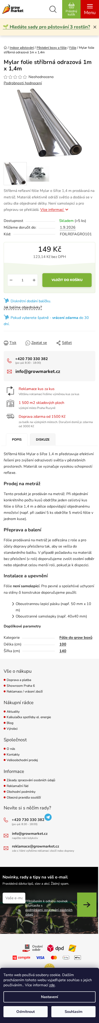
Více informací (52, 209)
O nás (11, 749)
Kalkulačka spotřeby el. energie (29, 717)
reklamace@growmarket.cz (35, 846)
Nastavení (49, 996)
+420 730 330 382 (31, 358)
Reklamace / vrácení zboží (25, 692)
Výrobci (12, 729)
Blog (10, 723)
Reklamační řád (17, 786)
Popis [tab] (17, 439)
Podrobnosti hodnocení (23, 83)
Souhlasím (73, 1011)
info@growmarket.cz (37, 371)
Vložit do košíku (67, 280)
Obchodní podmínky (21, 792)
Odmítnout (25, 1011)
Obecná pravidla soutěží (24, 798)
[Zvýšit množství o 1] (34, 280)
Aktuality (13, 712)
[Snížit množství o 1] (11, 280)
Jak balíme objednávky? (23, 307)
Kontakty (13, 755)
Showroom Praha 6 (21, 686)
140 (62, 651)
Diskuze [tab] (43, 439)
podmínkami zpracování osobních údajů (49, 912)
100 (62, 644)
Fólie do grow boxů (75, 637)
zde (52, 985)
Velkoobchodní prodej (22, 760)
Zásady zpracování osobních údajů (31, 780)
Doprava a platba (19, 680)
